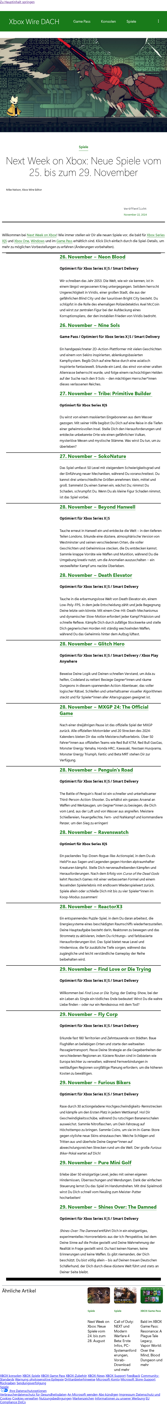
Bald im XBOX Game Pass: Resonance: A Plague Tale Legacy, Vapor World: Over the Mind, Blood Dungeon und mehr (152, 1343)
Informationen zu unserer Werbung (120, 1398)
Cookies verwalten (25, 1398)
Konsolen (108, 21)
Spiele (131, 21)
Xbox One (21, 240)
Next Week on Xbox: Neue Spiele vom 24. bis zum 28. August (98, 1331)
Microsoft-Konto (108, 1379)
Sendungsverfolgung (31, 1383)
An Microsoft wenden (82, 1394)
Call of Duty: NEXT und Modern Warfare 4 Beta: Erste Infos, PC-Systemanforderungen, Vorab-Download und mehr (125, 1345)
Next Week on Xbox (41, 235)
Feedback (133, 1375)
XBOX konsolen (11, 1375)
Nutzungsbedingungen (55, 1398)
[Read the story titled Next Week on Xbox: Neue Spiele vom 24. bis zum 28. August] (99, 1295)
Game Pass (81, 21)
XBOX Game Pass (151, 1311)
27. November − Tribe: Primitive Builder (106, 393)
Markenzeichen (83, 1398)
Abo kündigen (108, 1394)
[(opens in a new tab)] (125, 1295)
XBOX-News (96, 1375)
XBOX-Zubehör (76, 1375)
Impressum (127, 1394)
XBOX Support (115, 1375)
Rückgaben (8, 1383)
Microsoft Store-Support (138, 1379)
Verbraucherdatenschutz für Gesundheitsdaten (33, 1394)
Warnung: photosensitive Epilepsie (39, 1379)
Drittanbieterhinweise (80, 1379)
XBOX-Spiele (31, 1375)
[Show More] (158, 21)
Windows (38, 240)
